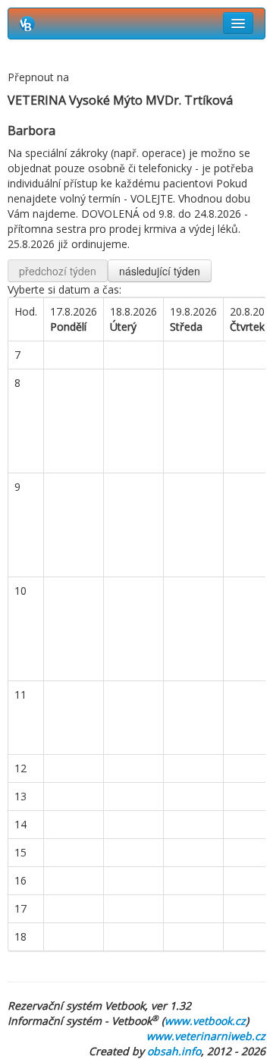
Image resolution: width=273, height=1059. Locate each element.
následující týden (159, 270)
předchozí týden (57, 270)
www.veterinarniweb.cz (205, 1036)
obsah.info (174, 1051)
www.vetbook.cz (205, 1020)
